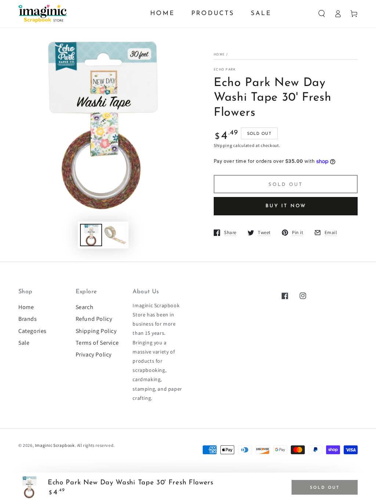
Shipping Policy (96, 331)
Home (219, 54)
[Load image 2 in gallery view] (115, 235)
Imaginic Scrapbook (55, 445)
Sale (23, 343)
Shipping (223, 145)
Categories (32, 331)
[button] (322, 14)
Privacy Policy (94, 354)
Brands (27, 319)
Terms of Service (97, 343)
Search (85, 307)
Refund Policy (94, 319)
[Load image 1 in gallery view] (91, 235)
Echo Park (225, 69)
